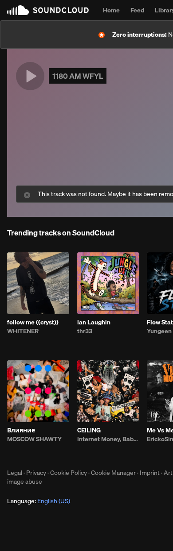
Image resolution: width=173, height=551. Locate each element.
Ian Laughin (93, 322)
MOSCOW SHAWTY (34, 439)
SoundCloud (48, 10)
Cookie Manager (113, 473)
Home (111, 10)
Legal (14, 473)
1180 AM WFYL (77, 76)
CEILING (89, 430)
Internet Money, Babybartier (108, 439)
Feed (137, 10)
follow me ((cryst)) (33, 322)
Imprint (150, 473)
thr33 (84, 331)
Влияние (21, 430)
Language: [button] (38, 501)
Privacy (36, 473)
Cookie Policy (68, 473)
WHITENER (23, 331)
